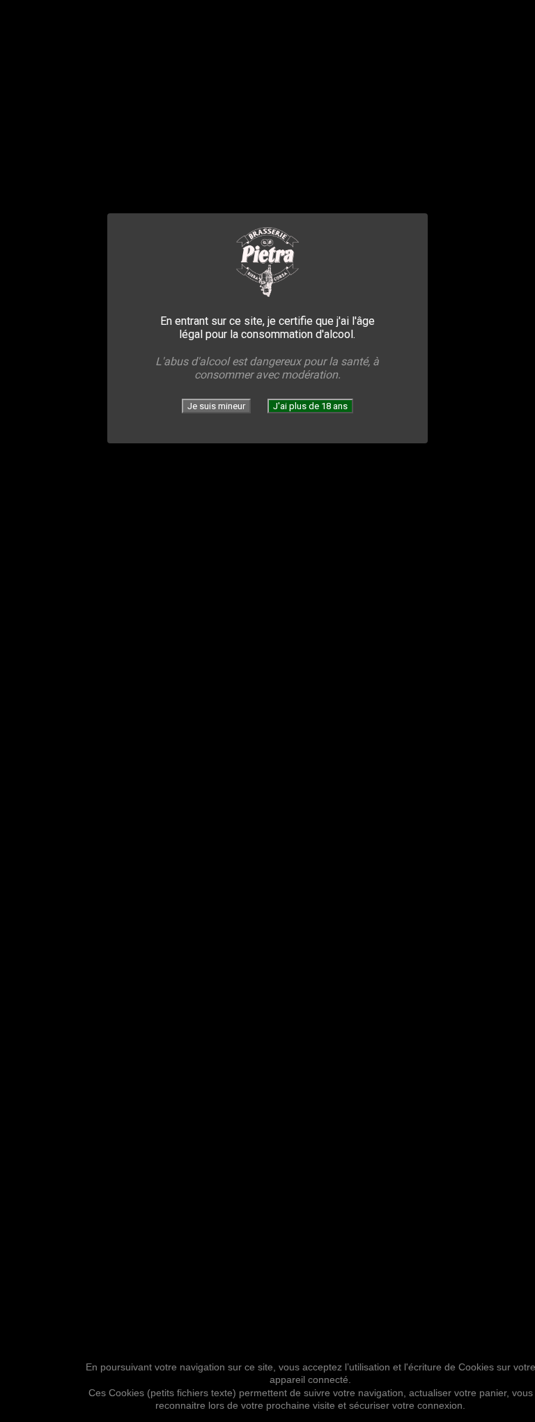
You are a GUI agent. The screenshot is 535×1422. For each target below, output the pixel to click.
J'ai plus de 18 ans (310, 406)
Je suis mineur (216, 406)
